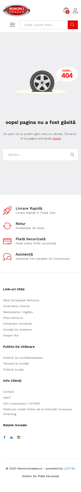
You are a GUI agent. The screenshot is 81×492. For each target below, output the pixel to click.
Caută (73, 24)
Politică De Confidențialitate (23, 357)
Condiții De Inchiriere (17, 329)
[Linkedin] (11, 437)
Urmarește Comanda (17, 323)
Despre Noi (10, 335)
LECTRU (69, 468)
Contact (8, 391)
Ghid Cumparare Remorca (21, 300)
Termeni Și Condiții (16, 363)
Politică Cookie (13, 369)
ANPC (7, 397)
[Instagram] (18, 437)
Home (57, 138)
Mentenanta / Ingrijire (18, 312)
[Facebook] (4, 437)
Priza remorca (13, 317)
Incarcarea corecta (16, 306)
